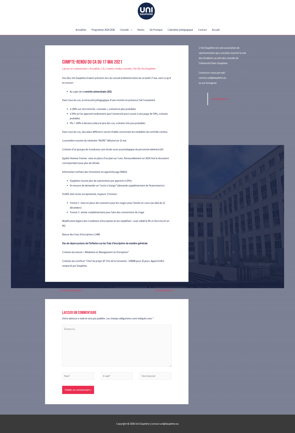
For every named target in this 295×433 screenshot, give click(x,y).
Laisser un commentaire (75, 68)
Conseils (124, 29)
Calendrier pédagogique (180, 29)
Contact (202, 29)
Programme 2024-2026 (103, 29)
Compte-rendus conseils (119, 68)
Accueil (216, 29)
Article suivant (165, 290)
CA (102, 68)
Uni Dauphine (219, 99)
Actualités (81, 29)
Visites (140, 29)
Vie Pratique (156, 29)
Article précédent (70, 290)
